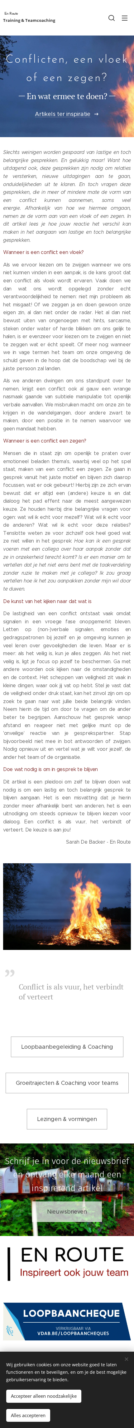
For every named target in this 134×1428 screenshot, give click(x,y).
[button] (111, 18)
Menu (124, 18)
